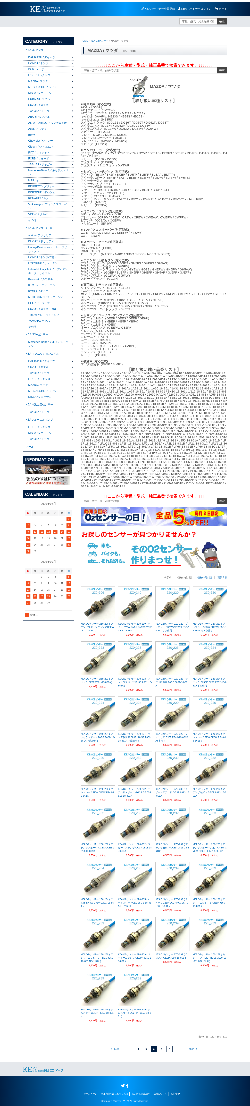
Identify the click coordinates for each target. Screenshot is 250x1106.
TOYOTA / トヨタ (38, 110)
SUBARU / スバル (39, 99)
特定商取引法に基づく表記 (114, 1093)
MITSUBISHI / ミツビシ (42, 87)
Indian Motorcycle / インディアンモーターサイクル (48, 271)
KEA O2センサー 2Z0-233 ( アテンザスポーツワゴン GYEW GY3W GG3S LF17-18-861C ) (210, 847)
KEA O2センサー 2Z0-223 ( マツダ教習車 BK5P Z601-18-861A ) (172, 682)
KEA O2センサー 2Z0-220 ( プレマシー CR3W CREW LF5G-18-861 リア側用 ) (172, 627)
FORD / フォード (38, 158)
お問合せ (175, 1093)
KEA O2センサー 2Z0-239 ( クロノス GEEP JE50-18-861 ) (171, 956)
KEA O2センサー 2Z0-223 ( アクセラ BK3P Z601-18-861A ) (97, 680)
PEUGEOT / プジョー (41, 186)
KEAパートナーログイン (196, 8)
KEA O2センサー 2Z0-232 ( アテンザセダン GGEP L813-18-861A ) (209, 792)
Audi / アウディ (37, 128)
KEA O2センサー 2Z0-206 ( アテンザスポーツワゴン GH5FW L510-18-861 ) (97, 627)
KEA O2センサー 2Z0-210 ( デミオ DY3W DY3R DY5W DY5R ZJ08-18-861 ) (135, 627)
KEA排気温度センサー (39, 404)
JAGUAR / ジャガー (40, 164)
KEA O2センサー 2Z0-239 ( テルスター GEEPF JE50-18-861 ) (97, 1013)
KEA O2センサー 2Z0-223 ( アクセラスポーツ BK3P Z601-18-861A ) (135, 682)
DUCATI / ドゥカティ (41, 241)
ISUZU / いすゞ (37, 69)
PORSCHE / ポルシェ (41, 192)
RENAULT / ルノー (39, 198)
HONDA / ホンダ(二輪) (41, 257)
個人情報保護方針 (140, 1093)
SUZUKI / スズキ (38, 105)
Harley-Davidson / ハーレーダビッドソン (47, 249)
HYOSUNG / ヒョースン (43, 263)
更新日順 (222, 577)
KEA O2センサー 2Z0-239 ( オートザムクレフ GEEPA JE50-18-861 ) (134, 958)
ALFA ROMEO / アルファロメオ (47, 122)
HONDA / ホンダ (38, 63)
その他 (32, 220)
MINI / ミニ (34, 180)
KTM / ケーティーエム (41, 285)
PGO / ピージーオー (40, 303)
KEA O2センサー (99, 40)
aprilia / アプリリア (39, 235)
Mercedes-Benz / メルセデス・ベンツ (48, 172)
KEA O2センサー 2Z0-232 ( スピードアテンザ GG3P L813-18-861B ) (135, 847)
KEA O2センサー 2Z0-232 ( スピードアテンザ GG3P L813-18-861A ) (172, 792)
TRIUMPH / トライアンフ (43, 314)
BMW (31, 134)
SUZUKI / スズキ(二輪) (42, 309)
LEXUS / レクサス (39, 75)
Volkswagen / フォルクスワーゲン (47, 206)
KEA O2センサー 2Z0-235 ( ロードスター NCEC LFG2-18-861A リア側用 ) (134, 902)
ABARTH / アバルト (40, 116)
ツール (30, 446)
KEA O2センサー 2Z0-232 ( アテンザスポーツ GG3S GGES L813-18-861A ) (135, 792)
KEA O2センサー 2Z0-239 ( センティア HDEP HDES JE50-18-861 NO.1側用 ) (209, 958)
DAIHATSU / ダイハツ (41, 57)
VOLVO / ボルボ (38, 214)
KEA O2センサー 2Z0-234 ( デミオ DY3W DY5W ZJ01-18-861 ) (97, 902)
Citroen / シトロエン (40, 146)
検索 (222, 21)
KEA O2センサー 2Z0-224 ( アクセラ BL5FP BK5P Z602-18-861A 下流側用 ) (210, 682)
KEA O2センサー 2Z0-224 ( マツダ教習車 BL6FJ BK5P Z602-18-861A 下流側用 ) (134, 737)
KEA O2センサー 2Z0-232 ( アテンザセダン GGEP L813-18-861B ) (172, 847)
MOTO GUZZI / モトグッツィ (45, 297)
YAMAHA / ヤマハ (39, 320)
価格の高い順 (204, 577)
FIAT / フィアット (39, 152)
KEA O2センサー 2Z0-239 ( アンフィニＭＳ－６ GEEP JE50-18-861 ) (209, 902)
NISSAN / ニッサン (40, 93)
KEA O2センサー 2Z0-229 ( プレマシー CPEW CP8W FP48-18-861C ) (97, 792)
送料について (160, 1093)
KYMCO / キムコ (38, 291)
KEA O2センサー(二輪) (39, 227)
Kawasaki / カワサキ (40, 279)
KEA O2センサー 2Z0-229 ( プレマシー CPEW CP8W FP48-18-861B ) (209, 737)
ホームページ (90, 1093)
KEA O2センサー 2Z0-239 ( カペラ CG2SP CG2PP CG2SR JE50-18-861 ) (171, 902)
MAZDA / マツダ (38, 81)
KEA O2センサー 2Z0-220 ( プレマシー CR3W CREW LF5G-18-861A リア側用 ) (210, 627)
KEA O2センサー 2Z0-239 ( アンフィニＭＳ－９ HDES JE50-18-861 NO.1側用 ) (97, 958)
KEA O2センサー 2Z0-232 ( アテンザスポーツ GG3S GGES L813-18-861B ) (97, 847)
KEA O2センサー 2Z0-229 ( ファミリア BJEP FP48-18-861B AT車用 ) (171, 737)
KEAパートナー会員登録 (160, 8)
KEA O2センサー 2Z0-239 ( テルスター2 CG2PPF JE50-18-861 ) (134, 1013)
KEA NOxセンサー (37, 334)
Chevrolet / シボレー (40, 140)
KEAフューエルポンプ (39, 419)
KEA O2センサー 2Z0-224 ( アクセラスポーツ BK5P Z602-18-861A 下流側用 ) (98, 737)
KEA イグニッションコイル (42, 353)
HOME (84, 40)
